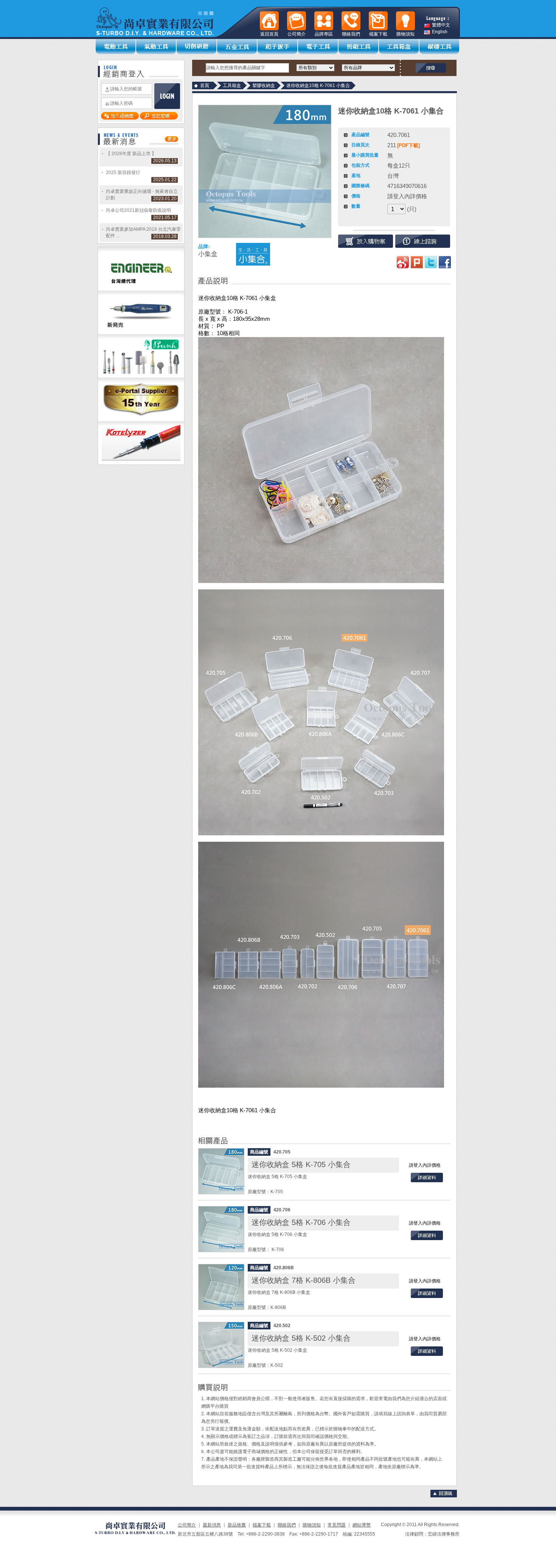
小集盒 (207, 254)
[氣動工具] (156, 46)
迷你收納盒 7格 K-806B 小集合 (304, 1280)
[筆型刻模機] (141, 332)
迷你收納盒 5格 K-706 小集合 (301, 1222)
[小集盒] (253, 254)
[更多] (171, 140)
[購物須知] (405, 20)
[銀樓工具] (439, 46)
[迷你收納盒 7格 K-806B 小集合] (221, 1287)
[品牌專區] (323, 20)
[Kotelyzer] (141, 463)
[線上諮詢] (422, 241)
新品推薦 (237, 1525)
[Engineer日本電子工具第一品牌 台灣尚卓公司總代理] (141, 289)
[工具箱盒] (399, 46)
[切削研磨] (197, 46)
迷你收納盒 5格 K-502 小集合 (301, 1338)
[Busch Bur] (141, 376)
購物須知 (312, 1525)
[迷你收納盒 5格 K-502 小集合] (221, 1345)
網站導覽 (362, 1525)
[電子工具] (318, 46)
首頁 (204, 85)
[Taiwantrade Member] (141, 419)
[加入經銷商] (120, 118)
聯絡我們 (287, 1525)
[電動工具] (116, 46)
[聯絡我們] (351, 20)
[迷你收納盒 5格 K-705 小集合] (221, 1171)
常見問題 (337, 1525)
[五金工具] (237, 46)
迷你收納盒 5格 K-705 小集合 (301, 1164)
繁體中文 (441, 25)
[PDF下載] (408, 145)
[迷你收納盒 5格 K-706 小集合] (221, 1229)
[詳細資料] (427, 1180)
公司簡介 (187, 1525)
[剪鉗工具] (359, 46)
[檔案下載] (378, 20)
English (439, 32)
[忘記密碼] (159, 118)
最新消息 (212, 1525)
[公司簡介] (296, 20)
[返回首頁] (269, 20)
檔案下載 (262, 1525)
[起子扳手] (278, 46)
